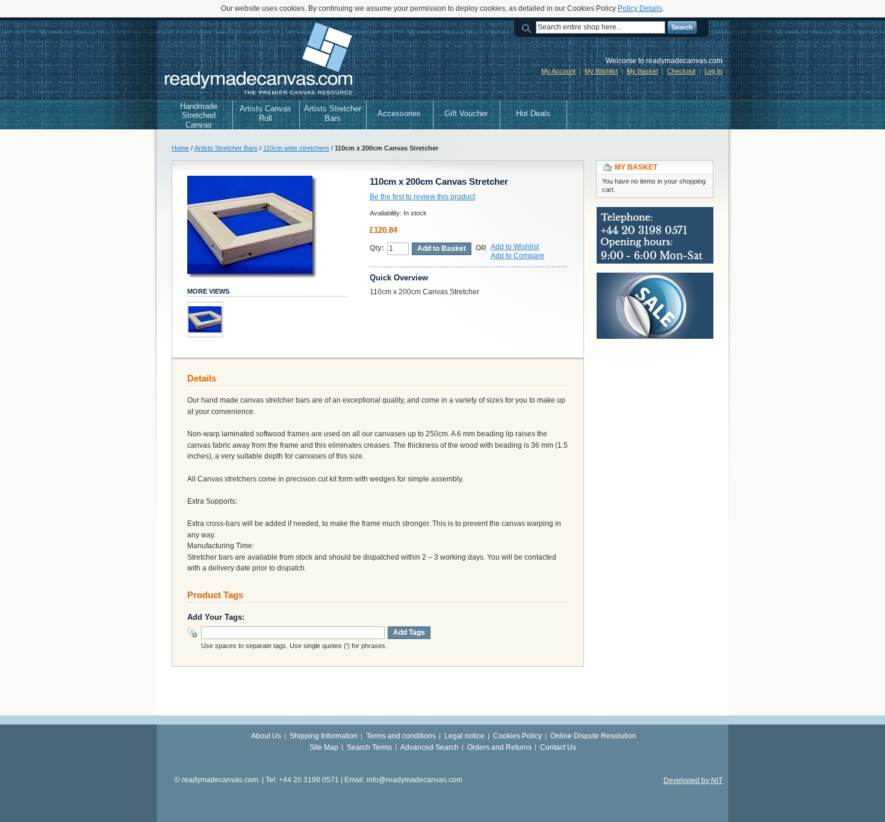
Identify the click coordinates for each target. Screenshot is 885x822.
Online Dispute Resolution (593, 736)
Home (180, 148)
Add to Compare (517, 256)
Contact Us (558, 747)
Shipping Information (324, 736)
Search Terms (369, 747)
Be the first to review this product (422, 197)
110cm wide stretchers (296, 148)
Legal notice (464, 736)
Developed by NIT (692, 780)
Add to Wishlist (515, 247)
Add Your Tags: (215, 617)
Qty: (377, 248)
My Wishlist (601, 71)
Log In (713, 71)
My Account (558, 71)
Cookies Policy (517, 736)
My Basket (642, 71)
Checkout (681, 71)
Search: (528, 27)
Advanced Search (429, 747)
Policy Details (640, 8)
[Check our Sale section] (655, 278)
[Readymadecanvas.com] (257, 60)
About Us (266, 736)
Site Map (323, 747)
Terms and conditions (401, 736)
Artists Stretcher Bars (226, 148)
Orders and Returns (499, 747)
